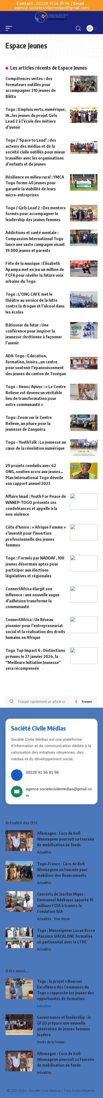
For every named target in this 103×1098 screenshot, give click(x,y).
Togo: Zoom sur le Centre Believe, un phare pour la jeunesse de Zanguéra (28, 423)
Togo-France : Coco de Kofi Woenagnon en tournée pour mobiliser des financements (62, 869)
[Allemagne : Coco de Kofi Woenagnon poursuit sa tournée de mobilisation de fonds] (19, 840)
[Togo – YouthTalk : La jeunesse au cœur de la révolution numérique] (84, 447)
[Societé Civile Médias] (51, 17)
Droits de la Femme (51, 1042)
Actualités (44, 852)
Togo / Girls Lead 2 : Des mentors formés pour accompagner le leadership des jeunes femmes (35, 213)
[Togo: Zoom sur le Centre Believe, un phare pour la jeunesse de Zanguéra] (84, 423)
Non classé (62, 919)
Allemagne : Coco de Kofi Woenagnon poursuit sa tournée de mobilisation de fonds (65, 839)
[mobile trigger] (10, 28)
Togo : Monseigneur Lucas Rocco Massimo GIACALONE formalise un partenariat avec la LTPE (66, 936)
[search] (78, 28)
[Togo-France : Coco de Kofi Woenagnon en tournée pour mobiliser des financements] (19, 871)
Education (44, 1006)
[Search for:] (44, 702)
